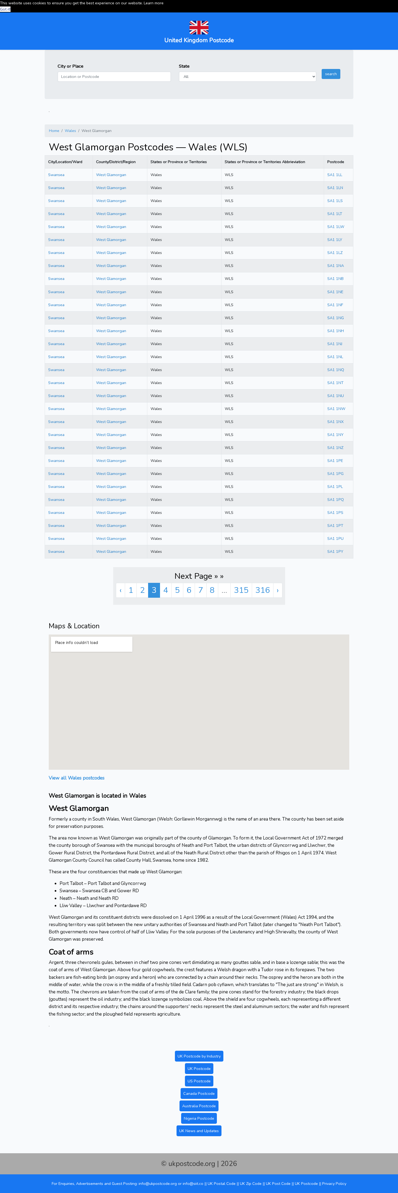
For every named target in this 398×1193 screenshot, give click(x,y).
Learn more (154, 3)
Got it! (5, 9)
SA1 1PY (335, 551)
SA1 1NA (335, 265)
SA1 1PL (335, 486)
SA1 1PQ (335, 499)
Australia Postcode (199, 1106)
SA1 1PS (335, 512)
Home (54, 130)
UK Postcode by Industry (199, 1056)
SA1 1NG (335, 317)
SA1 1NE (335, 292)
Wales (70, 130)
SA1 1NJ (334, 343)
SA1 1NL (335, 356)
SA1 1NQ (335, 369)
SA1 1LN (335, 187)
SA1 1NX (335, 421)
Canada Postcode (199, 1093)
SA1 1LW (335, 226)
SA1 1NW (336, 408)
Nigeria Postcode (199, 1118)
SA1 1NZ (335, 447)
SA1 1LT (334, 213)
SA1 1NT (335, 382)
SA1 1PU (335, 538)
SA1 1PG (335, 473)
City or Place (70, 66)
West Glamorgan (111, 174)
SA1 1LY (334, 239)
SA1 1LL (334, 174)
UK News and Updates (199, 1130)
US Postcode (199, 1081)
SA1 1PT (335, 525)
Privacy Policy (334, 1183)
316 (262, 590)
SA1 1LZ (334, 252)
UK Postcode (199, 1068)
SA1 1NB (335, 278)
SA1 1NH (335, 330)
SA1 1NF (335, 305)
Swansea (56, 174)
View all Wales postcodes (77, 778)
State (184, 66)
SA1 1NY (335, 434)
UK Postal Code (222, 1183)
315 (241, 590)
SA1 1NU (335, 395)
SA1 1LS (335, 200)
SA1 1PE (335, 460)
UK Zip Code (251, 1183)
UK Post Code (278, 1183)
